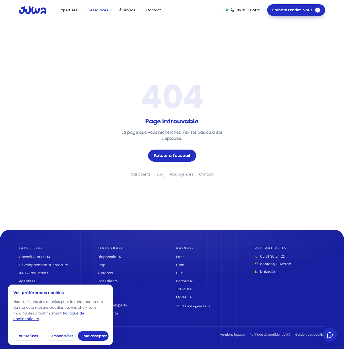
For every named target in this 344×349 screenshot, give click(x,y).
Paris (180, 256)
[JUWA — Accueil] (32, 10)
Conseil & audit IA (34, 256)
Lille (179, 272)
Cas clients (140, 174)
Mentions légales (232, 335)
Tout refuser (27, 335)
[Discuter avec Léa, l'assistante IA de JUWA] (330, 335)
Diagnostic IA (109, 256)
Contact (153, 10)
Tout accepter (94, 335)
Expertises (68, 10)
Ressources (98, 10)
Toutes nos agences (191, 306)
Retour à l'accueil (172, 155)
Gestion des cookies (310, 335)
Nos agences (181, 174)
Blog (160, 174)
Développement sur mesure (43, 264)
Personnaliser (61, 335)
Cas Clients (107, 281)
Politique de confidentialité (270, 335)
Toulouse (184, 289)
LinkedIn (267, 271)
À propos (127, 10)
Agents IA (27, 281)
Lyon (180, 264)
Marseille (184, 297)
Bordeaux (184, 281)
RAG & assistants (33, 272)
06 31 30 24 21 (272, 256)
